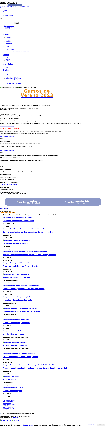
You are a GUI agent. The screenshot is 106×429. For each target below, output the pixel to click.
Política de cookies (8, 401)
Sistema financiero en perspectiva (16, 323)
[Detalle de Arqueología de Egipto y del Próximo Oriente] (19, 263)
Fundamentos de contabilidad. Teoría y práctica (21, 311)
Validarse (5, 10)
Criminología (9, 43)
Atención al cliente (8, 407)
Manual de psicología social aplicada (17, 300)
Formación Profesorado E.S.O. (13, 78)
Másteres (6, 74)
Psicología (8, 37)
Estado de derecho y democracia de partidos (20, 357)
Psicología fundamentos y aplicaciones (18, 221)
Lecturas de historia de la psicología (17, 243)
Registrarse (6, 12)
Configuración (6, 403)
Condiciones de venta (8, 404)
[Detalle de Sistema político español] (13, 387)
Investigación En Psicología (13, 80)
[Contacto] (15, 417)
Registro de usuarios (8, 408)
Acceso (6, 47)
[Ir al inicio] (14, 6)
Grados (6, 34)
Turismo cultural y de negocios (15, 345)
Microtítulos (8, 64)
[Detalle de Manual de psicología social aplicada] (16, 297)
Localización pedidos (8, 399)
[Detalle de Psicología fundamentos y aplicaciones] (17, 217)
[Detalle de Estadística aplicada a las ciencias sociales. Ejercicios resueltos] (24, 229)
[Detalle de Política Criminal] (11, 376)
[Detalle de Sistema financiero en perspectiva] (16, 319)
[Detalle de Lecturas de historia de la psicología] (16, 240)
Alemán (8, 60)
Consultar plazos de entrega (7, 126)
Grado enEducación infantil (33, 202)
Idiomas (6, 55)
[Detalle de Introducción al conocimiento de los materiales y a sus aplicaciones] (25, 251)
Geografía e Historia (11, 39)
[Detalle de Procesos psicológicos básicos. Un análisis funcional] (21, 285)
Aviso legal (6, 405)
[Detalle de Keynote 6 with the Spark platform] (16, 274)
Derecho (8, 40)
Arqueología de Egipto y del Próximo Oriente (20, 266)
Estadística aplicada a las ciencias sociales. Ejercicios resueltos (28, 232)
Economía (8, 41)
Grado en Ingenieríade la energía (81, 202)
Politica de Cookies (27, 425)
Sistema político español (12, 391)
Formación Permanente (12, 83)
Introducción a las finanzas (13, 334)
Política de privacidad (8, 400)
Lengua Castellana (10, 49)
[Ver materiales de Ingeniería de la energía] (69, 202)
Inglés (7, 57)
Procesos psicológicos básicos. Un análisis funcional (23, 289)
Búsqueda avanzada (9, 26)
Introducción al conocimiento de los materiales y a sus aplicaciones (29, 255)
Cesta (1, 8)
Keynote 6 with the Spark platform (16, 277)
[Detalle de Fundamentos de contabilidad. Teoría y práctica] (19, 308)
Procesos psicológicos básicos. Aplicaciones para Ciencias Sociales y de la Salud (35, 368)
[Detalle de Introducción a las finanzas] (14, 331)
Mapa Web (5, 410)
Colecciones (7, 28)
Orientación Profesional (12, 77)
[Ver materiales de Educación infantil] (21, 202)
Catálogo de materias (9, 27)
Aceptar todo (91, 424)
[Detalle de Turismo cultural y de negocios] (15, 342)
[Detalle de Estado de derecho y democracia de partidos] (19, 353)
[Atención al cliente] (8, 15)
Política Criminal (9, 379)
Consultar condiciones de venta (8, 184)
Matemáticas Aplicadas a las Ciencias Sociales (17, 51)
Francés (8, 59)
